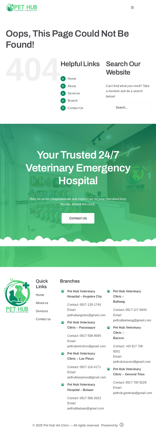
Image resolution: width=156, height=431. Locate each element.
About (72, 86)
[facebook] (37, 331)
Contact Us (75, 108)
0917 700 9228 (136, 382)
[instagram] (49, 331)
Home (72, 78)
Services (74, 93)
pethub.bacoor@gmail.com (132, 361)
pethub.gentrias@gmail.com (132, 393)
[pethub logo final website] (21, 4)
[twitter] (43, 331)
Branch (73, 100)
